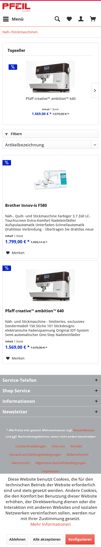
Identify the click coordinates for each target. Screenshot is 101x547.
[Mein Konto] (81, 19)
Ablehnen (17, 539)
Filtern (16, 133)
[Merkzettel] (69, 19)
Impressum (50, 471)
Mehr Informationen (50, 524)
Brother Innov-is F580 (26, 205)
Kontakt (76, 446)
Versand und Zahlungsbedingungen (35, 454)
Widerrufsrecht (77, 454)
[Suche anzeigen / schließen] (57, 19)
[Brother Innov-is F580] (50, 180)
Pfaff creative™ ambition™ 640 (51, 98)
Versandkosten (84, 430)
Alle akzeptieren (47, 539)
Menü (18, 19)
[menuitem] (13, 19)
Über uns (58, 446)
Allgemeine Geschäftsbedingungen (60, 463)
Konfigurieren (80, 539)
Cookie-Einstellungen (30, 446)
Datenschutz (21, 463)
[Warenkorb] (93, 19)
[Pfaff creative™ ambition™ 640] (50, 76)
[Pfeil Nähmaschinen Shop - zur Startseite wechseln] (16, 7)
